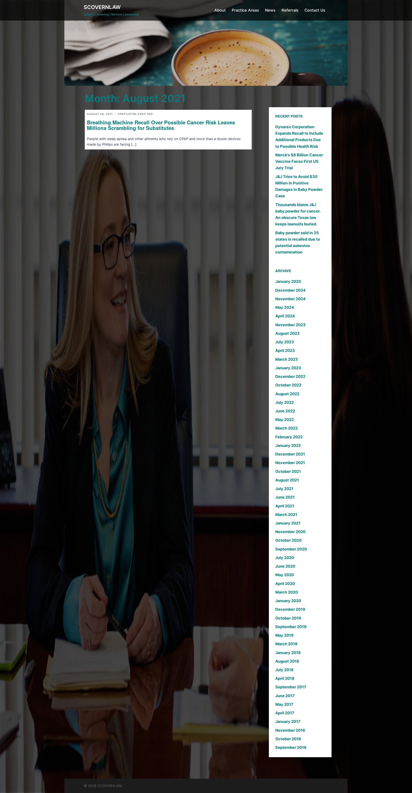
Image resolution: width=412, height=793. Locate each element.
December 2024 (290, 290)
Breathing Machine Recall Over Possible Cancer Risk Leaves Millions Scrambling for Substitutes (161, 125)
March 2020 (286, 592)
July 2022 (284, 402)
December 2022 (290, 376)
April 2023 (285, 350)
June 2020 (285, 566)
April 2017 (284, 713)
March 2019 (286, 644)
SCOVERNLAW (102, 7)
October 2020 (288, 540)
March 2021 (286, 514)
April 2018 (284, 678)
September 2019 (290, 626)
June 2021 (285, 497)
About (220, 10)
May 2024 (284, 307)
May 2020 (284, 575)
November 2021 (290, 462)
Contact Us (314, 10)
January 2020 (288, 601)
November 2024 (290, 299)
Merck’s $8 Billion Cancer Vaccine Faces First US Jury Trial (299, 161)
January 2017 (287, 721)
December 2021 (290, 454)
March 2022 (286, 428)
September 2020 (291, 549)
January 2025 (288, 281)
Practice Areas (245, 10)
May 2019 (284, 635)
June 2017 (285, 695)
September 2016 (290, 747)
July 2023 (284, 342)
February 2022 (289, 437)
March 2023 (286, 359)
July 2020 (284, 557)
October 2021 (288, 471)
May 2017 (284, 704)
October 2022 (288, 385)
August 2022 (287, 394)
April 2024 (285, 316)
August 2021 (287, 480)
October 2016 (288, 739)
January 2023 (288, 368)
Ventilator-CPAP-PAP (135, 114)
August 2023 (287, 333)
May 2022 (284, 419)
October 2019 (288, 618)
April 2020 (285, 583)
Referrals (290, 10)
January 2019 (288, 652)
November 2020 (290, 531)
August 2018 (287, 661)
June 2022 (285, 411)
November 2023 (290, 325)
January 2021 (287, 523)
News (270, 10)
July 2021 (284, 488)
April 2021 (284, 506)
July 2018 (284, 670)
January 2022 (288, 445)
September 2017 (290, 687)
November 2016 (290, 730)
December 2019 (290, 609)
